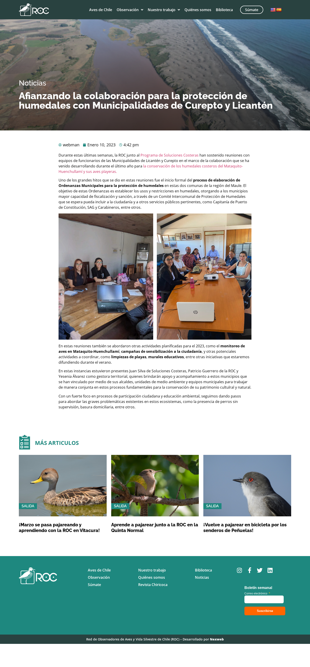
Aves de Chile (100, 9)
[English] (273, 10)
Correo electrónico (257, 593)
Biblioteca (224, 9)
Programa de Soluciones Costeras (169, 155)
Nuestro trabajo (161, 9)
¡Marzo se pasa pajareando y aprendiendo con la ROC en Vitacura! (59, 527)
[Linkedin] (270, 570)
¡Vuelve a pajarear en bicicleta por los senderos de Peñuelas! (245, 527)
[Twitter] (260, 570)
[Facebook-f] (249, 570)
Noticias (32, 83)
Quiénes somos (198, 9)
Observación (128, 9)
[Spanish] (279, 10)
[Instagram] (239, 570)
